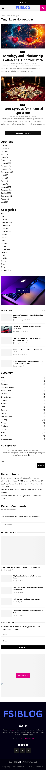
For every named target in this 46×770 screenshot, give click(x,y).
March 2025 (5, 184)
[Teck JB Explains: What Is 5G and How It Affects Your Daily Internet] (6, 601)
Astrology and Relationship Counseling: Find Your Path (23, 58)
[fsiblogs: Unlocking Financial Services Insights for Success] (6, 340)
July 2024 (4, 202)
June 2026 (5, 148)
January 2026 (6, 163)
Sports (3, 261)
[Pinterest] (28, 750)
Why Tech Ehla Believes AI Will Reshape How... (27, 577)
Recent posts (8, 311)
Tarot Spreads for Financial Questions (23, 111)
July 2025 (4, 175)
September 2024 (7, 196)
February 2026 (6, 160)
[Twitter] (22, 750)
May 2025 (4, 178)
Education (4, 228)
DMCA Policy (30, 767)
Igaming (4, 252)
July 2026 (4, 145)
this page (31, 455)
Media (3, 255)
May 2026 (4, 151)
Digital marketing (7, 222)
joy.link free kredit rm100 (32, 517)
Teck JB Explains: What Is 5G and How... (26, 599)
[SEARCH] (42, 524)
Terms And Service (18, 767)
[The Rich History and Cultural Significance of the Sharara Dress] (6, 613)
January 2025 (6, 187)
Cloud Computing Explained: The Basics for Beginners (20, 478)
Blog (2, 216)
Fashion (4, 234)
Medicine (4, 258)
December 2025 (6, 166)
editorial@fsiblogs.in (27, 738)
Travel (3, 267)
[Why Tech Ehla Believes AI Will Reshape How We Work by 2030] (6, 578)
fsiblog (13, 730)
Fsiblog (20, 762)
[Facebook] (16, 750)
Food (3, 240)
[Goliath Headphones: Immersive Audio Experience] (6, 329)
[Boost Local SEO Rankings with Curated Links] (6, 352)
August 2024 (5, 199)
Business (4, 219)
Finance (4, 237)
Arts (2, 213)
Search (3, 461)
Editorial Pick (5, 225)
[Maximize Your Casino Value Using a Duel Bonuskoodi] (6, 317)
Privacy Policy (6, 767)
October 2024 (6, 193)
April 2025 (4, 181)
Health (22, 52)
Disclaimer (39, 767)
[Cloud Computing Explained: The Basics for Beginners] (23, 550)
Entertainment (6, 231)
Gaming (4, 243)
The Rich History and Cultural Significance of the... (28, 611)
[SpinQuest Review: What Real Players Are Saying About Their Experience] (6, 590)
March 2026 (5, 157)
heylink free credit (16, 517)
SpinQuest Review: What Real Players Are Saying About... (28, 588)
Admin (13, 63)
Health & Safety (6, 249)
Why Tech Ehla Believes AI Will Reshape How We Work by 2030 (22, 481)
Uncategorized (6, 270)
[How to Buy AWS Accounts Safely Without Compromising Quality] (6, 363)
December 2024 (6, 190)
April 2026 (4, 154)
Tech (3, 264)
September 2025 (7, 172)
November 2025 (6, 169)
